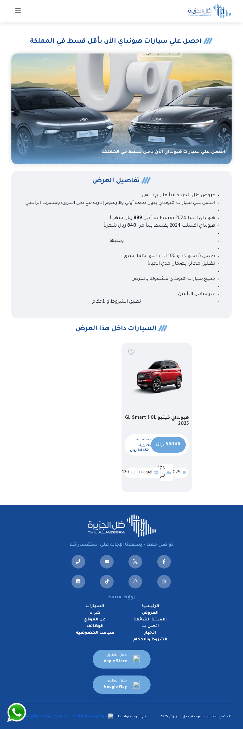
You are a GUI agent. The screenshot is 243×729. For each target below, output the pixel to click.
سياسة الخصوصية (95, 633)
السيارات (95, 606)
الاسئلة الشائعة (150, 620)
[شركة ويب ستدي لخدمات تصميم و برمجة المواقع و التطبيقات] (63, 717)
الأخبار (150, 633)
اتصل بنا (150, 626)
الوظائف (95, 626)
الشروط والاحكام (150, 640)
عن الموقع (95, 620)
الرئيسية (150, 606)
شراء (95, 613)
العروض (150, 613)
